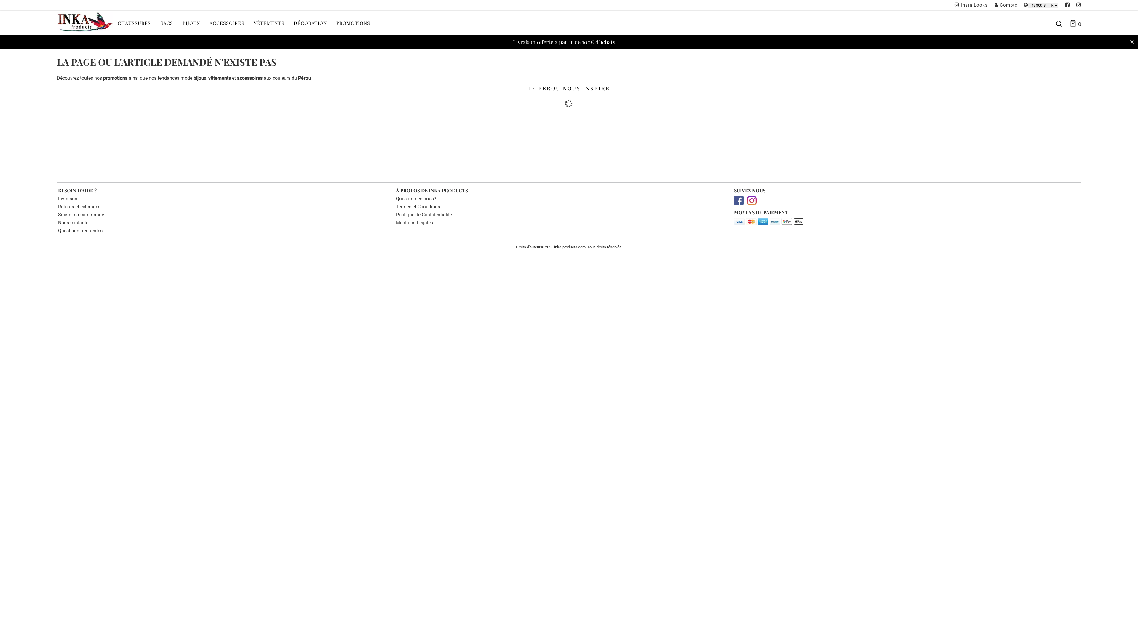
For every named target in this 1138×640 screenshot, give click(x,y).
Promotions (353, 23)
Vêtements (269, 23)
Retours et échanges (79, 206)
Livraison (67, 198)
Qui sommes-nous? (416, 198)
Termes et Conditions (418, 206)
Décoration (310, 23)
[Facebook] (1067, 5)
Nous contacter (74, 222)
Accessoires (227, 23)
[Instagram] (1078, 5)
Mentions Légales (414, 222)
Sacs (166, 23)
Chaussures (134, 23)
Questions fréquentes (80, 230)
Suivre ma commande (81, 214)
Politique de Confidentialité (424, 214)
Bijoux (191, 23)
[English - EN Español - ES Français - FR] (1043, 5)
